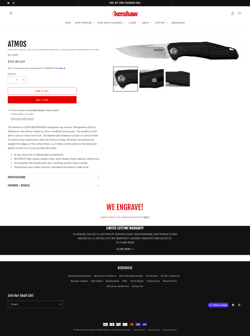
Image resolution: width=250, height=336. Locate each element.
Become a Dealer (79, 281)
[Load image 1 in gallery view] (125, 79)
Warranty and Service (118, 286)
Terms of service (169, 330)
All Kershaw (152, 275)
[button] (11, 13)
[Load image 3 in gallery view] (177, 79)
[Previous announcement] (79, 3)
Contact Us (137, 286)
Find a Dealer (137, 281)
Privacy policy (154, 330)
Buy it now (42, 99)
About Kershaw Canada (131, 275)
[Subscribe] (60, 304)
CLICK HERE (124, 248)
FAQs (124, 281)
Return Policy (170, 281)
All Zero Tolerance (170, 275)
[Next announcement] (171, 3)
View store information (22, 118)
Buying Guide (112, 281)
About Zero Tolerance (105, 275)
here (146, 216)
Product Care (153, 281)
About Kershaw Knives (79, 275)
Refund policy (139, 330)
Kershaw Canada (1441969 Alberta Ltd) (96, 330)
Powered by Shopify (122, 330)
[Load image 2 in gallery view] (151, 79)
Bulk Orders (97, 281)
